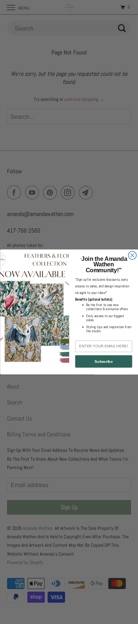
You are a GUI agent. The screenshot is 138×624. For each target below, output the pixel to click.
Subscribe (104, 361)
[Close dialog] (132, 255)
